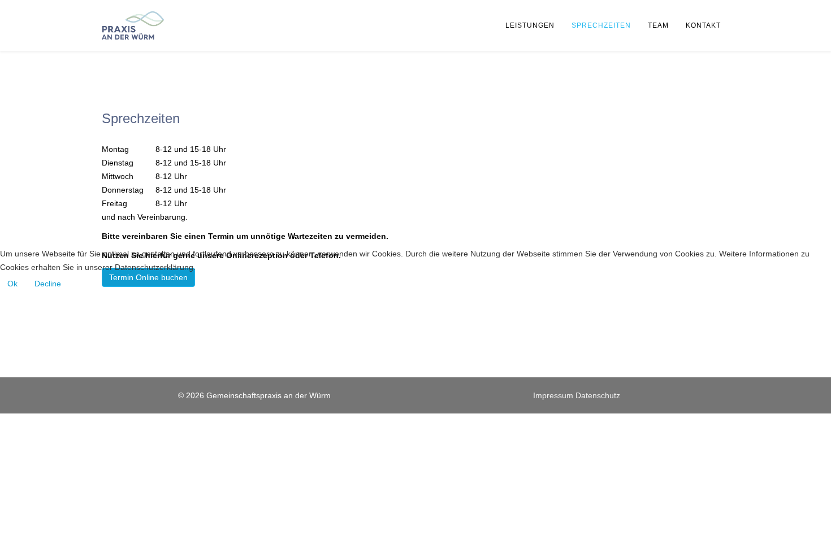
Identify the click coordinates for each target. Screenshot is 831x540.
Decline (47, 283)
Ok (12, 283)
